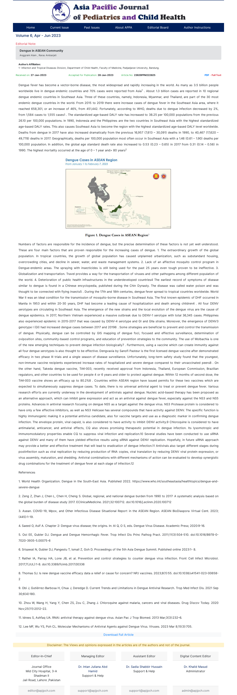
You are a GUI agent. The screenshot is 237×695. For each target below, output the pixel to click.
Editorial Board (158, 27)
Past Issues (92, 27)
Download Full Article (118, 634)
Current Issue (59, 27)
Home (30, 27)
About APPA (123, 27)
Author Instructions (197, 27)
